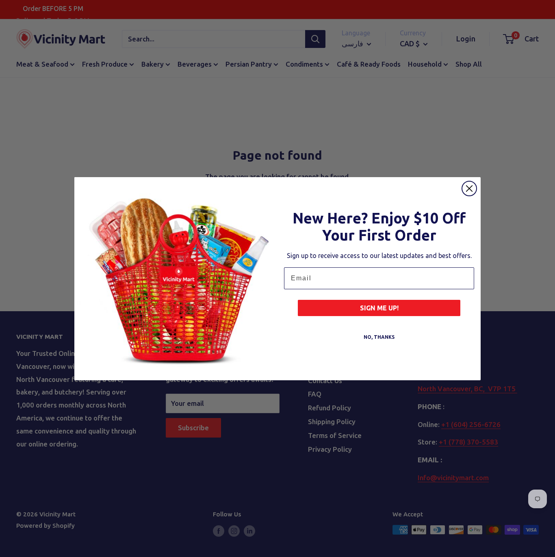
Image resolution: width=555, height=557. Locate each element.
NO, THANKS (379, 337)
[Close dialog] (469, 188)
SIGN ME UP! (379, 308)
